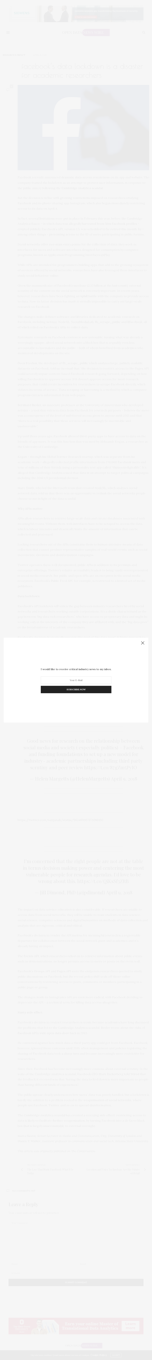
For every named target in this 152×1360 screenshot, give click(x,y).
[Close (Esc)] (142, 643)
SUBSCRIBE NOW (76, 689)
